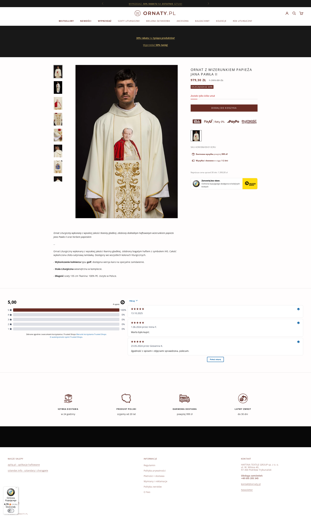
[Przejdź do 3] (58, 103)
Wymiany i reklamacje (155, 481)
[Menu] (16, 488)
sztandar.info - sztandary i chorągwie (28, 470)
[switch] (11, 511)
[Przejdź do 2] (58, 87)
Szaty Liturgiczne (129, 21)
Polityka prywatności (155, 470)
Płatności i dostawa (154, 475)
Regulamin (149, 465)
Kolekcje (221, 21)
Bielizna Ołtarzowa (158, 21)
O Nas (147, 492)
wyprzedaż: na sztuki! (155, 3)
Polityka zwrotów (153, 486)
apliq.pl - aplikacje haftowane (24, 464)
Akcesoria (183, 21)
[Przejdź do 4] (58, 119)
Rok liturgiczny (242, 21)
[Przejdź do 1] (58, 71)
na (155, 38)
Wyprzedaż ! (155, 44)
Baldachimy (202, 21)
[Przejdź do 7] (58, 166)
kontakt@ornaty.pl (251, 484)
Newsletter (247, 489)
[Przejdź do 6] (58, 151)
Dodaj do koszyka (224, 107)
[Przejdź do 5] (58, 135)
